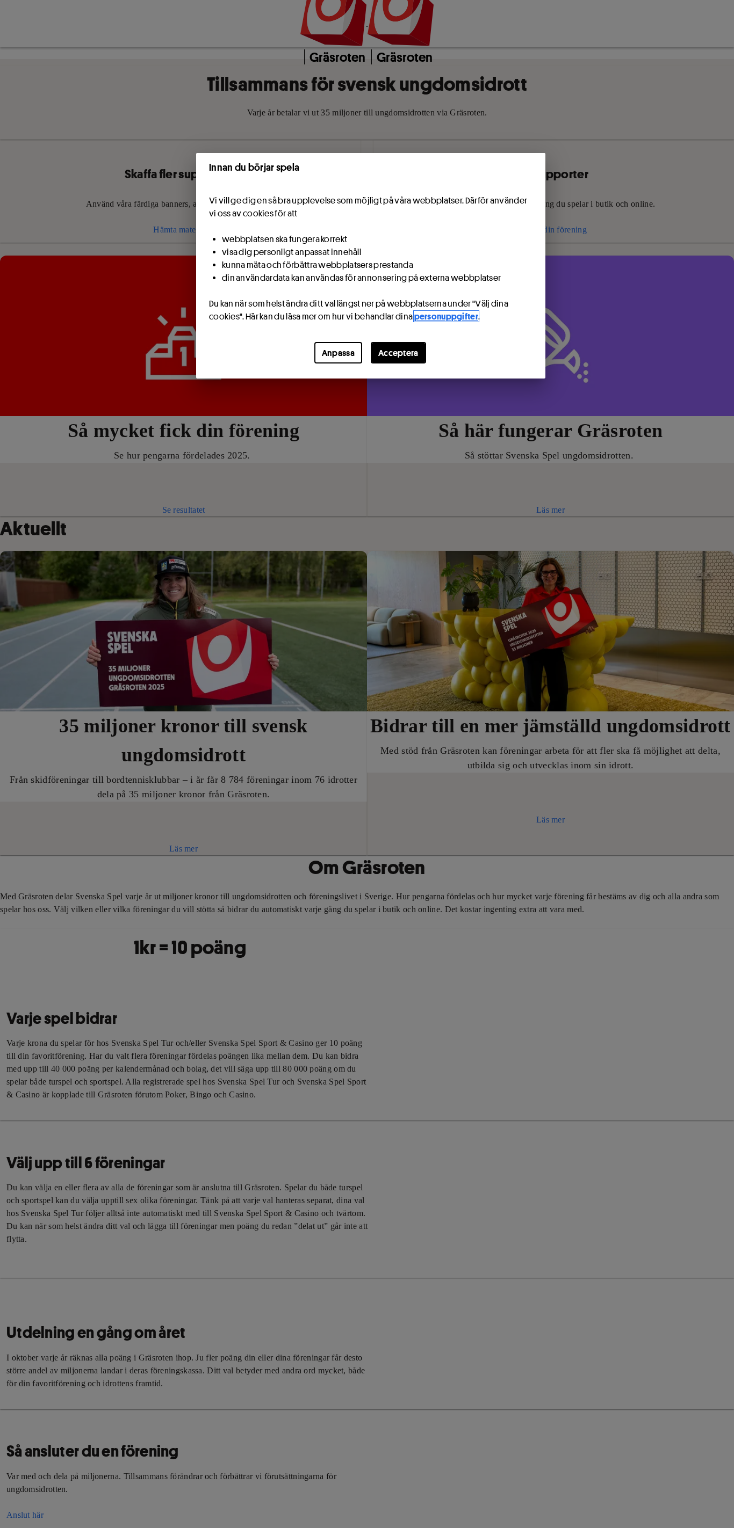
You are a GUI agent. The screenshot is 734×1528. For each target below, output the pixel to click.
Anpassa (338, 353)
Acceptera (398, 353)
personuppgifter (446, 316)
